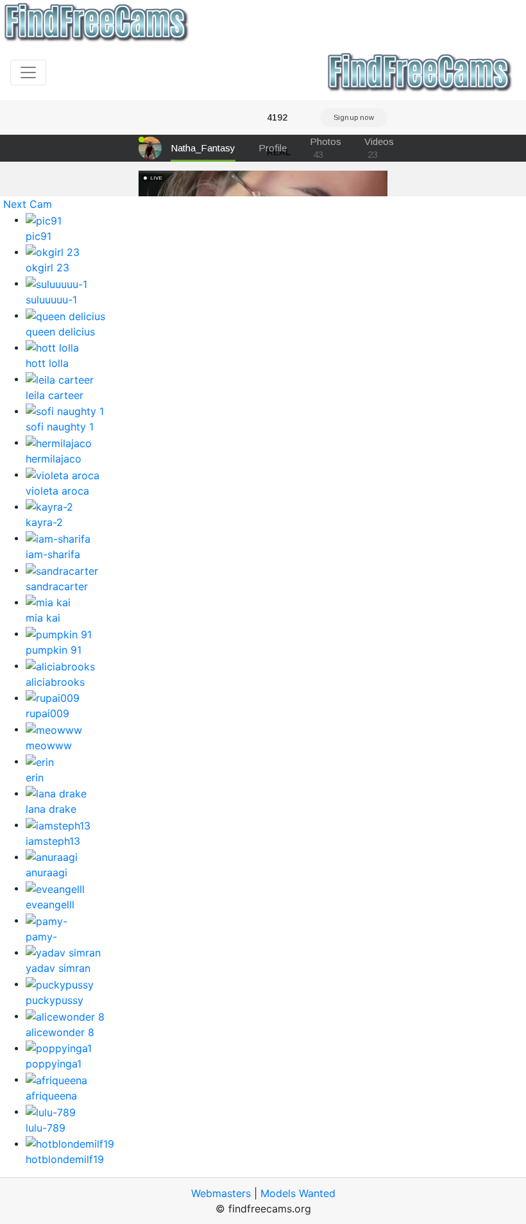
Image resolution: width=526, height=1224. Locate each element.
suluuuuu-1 (51, 299)
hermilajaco (53, 458)
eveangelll (50, 904)
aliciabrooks (55, 682)
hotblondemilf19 (65, 1159)
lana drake (51, 809)
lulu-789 (45, 1127)
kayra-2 (44, 522)
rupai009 (47, 713)
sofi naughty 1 (60, 426)
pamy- (41, 936)
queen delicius (60, 331)
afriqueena (51, 1095)
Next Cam (27, 204)
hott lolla (47, 363)
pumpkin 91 (53, 649)
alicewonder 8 (60, 1032)
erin (35, 777)
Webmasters (221, 1193)
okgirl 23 (47, 267)
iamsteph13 (53, 841)
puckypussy (54, 1000)
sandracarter (57, 586)
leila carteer (54, 395)
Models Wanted (297, 1193)
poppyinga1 (53, 1063)
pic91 (38, 236)
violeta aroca (57, 490)
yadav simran (58, 968)
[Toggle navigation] (28, 72)
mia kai (43, 617)
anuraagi (46, 872)
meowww (49, 745)
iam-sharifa (53, 554)
